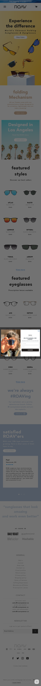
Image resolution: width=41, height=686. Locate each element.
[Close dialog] (39, 331)
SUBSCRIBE (30, 350)
